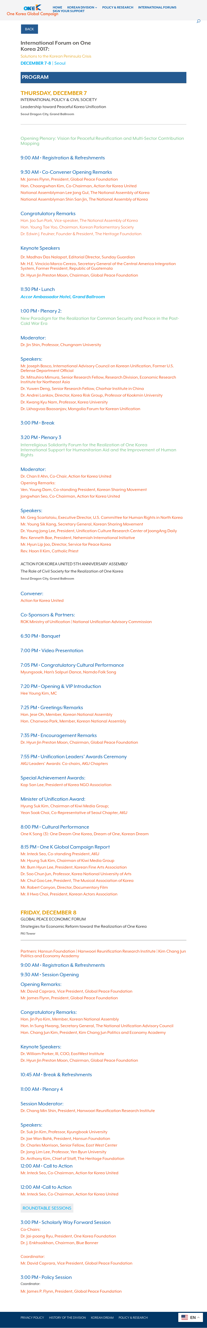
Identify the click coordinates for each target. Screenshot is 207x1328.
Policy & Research (117, 7)
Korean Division (80, 7)
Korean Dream (102, 1318)
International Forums (157, 7)
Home (57, 7)
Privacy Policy (32, 1318)
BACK (29, 29)
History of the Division (67, 1318)
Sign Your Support (68, 11)
